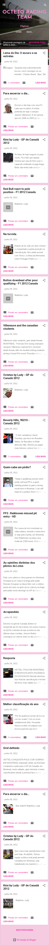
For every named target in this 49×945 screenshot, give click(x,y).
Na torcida (9, 234)
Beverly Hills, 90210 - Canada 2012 (16, 421)
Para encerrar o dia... (16, 93)
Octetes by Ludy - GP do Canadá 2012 (18, 376)
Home (19, 32)
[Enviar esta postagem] (24, 83)
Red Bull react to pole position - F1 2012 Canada (19, 190)
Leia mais (41, 83)
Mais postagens (24, 930)
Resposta (9, 658)
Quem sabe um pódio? (17, 467)
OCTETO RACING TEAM (24, 15)
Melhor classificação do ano (21, 704)
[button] (44, 53)
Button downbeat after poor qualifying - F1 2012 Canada (20, 282)
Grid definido (11, 748)
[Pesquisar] (45, 5)
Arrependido (11, 612)
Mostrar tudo (37, 42)
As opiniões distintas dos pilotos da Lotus (19, 564)
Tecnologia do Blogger (26, 940)
